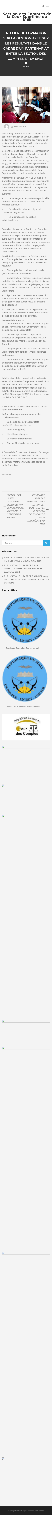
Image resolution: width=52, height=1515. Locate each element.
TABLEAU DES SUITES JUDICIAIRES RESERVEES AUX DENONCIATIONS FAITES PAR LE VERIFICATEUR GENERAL (15, 506)
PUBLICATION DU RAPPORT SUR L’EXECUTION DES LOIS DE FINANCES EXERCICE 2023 (23, 568)
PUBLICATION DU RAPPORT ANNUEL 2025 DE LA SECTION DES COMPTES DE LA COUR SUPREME (26, 579)
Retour (26, 66)
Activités (7, 474)
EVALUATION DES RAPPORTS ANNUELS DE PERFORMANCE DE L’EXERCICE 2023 (26, 559)
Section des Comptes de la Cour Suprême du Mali (27, 17)
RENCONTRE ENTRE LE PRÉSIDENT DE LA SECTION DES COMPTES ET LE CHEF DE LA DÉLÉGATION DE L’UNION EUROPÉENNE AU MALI (36, 509)
